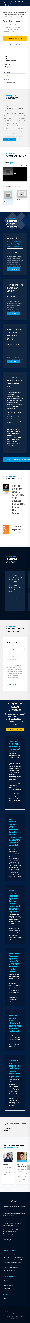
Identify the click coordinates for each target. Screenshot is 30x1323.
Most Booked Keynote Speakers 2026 (14, 1257)
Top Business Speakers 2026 (12, 1254)
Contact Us (7, 1288)
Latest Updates (8, 1285)
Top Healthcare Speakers (11, 1267)
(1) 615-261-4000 (12, 1230)
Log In (6, 1298)
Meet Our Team (8, 1283)
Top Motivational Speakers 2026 (13, 1260)
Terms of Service (15, 1318)
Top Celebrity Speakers (10, 1265)
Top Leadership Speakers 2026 (12, 1262)
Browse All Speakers (10, 1270)
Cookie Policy (19, 1316)
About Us (6, 1280)
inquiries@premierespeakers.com (16, 1234)
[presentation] (28, 590)
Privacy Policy (9, 1316)
